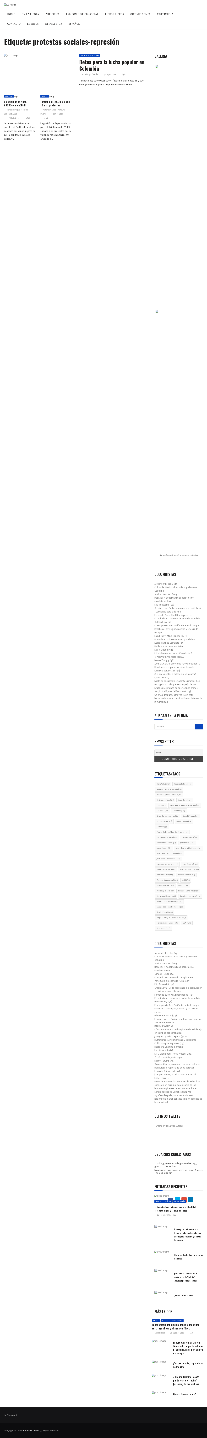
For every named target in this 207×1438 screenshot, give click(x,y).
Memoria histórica (189, 869)
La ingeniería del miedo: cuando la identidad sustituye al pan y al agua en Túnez (175, 1208)
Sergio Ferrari (165, 912)
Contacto (14, 24)
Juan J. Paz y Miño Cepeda (169, 853)
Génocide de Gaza (166, 843)
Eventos (33, 24)
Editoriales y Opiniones (90, 55)
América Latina (182, 784)
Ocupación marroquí (167, 880)
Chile (161, 805)
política (183, 885)
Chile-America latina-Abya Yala (184, 805)
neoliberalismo (165, 875)
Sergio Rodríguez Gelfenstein (171, 918)
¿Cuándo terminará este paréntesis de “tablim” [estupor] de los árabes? (185, 1277)
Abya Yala (9, 96)
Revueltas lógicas (166, 896)
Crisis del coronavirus (167, 816)
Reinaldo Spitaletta (188, 891)
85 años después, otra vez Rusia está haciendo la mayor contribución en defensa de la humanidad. (178, 698)
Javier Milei (187, 843)
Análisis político (165, 800)
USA (187, 923)
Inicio (11, 14)
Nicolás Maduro (186, 875)
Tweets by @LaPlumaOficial (168, 1126)
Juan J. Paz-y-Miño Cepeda (188, 848)
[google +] (45, 56)
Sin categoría (179, 1201)
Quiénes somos (140, 14)
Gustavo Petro (189, 837)
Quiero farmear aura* (184, 1295)
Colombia (162, 811)
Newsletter (53, 24)
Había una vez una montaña (168, 646)
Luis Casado (190, 864)
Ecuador (162, 827)
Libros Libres (114, 14)
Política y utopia (165, 891)
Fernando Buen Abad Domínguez (172, 832)
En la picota (30, 14)
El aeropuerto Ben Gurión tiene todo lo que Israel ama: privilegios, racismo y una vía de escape (176, 629)
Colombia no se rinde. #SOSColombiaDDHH (15, 103)
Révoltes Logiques (190, 896)
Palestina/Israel (165, 885)
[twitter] (37, 56)
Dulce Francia (183, 821)
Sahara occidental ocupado (170, 907)
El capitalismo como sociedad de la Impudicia (177, 618)
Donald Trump (190, 816)
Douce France (164, 821)
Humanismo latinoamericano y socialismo (175, 639)
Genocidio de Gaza (167, 837)
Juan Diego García (90, 74)
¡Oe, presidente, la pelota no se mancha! (175, 674)
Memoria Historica (166, 869)
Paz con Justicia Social (82, 14)
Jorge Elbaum (164, 848)
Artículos (53, 14)
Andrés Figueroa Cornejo (169, 795)
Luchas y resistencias (167, 864)
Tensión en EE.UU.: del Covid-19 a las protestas (55, 103)
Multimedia (165, 14)
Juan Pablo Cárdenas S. (168, 859)
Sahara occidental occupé (169, 902)
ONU (186, 880)
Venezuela (163, 928)
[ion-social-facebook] (159, 1139)
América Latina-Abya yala (169, 789)
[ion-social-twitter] (166, 1139)
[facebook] (30, 56)
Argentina (184, 800)
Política (168, 1201)
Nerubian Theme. (31, 1430)
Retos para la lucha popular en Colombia (112, 65)
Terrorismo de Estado (167, 923)
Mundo (44, 96)
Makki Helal (160, 1333)
